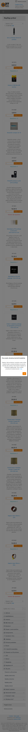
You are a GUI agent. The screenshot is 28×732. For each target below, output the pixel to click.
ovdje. (20, 369)
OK (24, 373)
